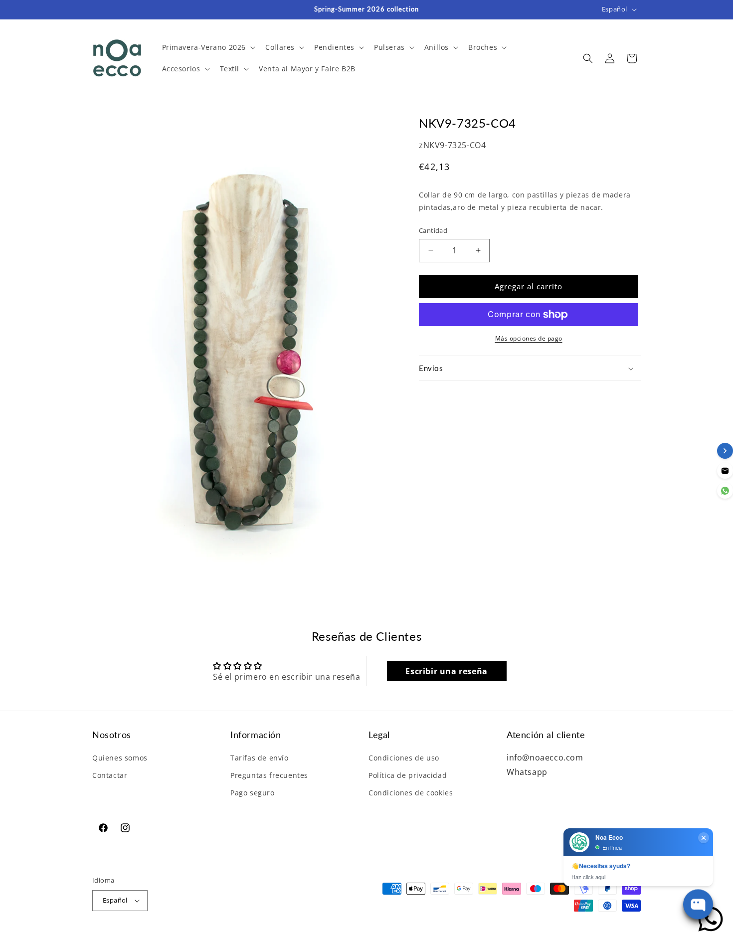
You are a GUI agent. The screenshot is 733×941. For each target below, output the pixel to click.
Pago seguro (252, 792)
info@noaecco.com (545, 757)
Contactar (109, 775)
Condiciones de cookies (410, 792)
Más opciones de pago (528, 338)
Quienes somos (120, 757)
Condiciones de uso (403, 757)
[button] (208, 47)
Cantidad (433, 230)
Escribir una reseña (446, 671)
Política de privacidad (407, 775)
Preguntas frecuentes (269, 775)
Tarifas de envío (259, 757)
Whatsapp (527, 771)
